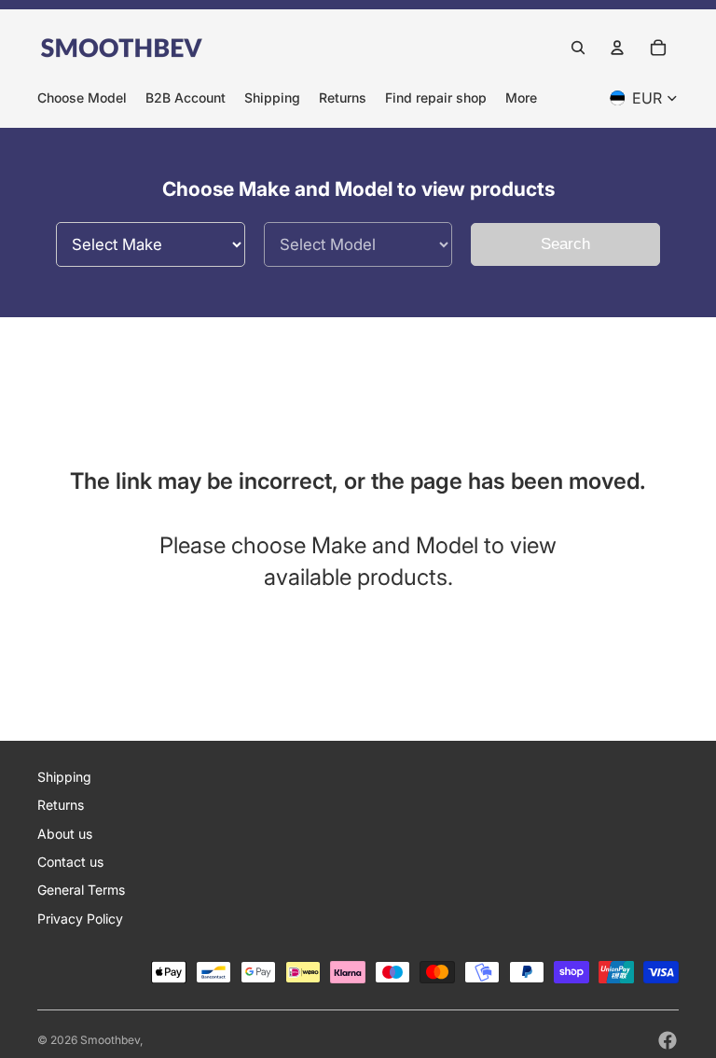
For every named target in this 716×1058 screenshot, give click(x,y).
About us (64, 834)
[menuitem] (521, 97)
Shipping (64, 777)
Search (565, 244)
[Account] (617, 47)
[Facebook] (667, 1040)
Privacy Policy (80, 918)
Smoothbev (110, 1040)
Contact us (70, 862)
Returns (60, 805)
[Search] (578, 47)
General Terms (81, 890)
